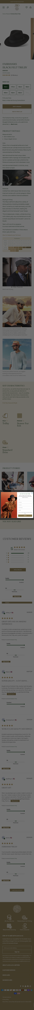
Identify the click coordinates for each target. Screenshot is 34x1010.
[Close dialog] (32, 493)
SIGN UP (25, 515)
